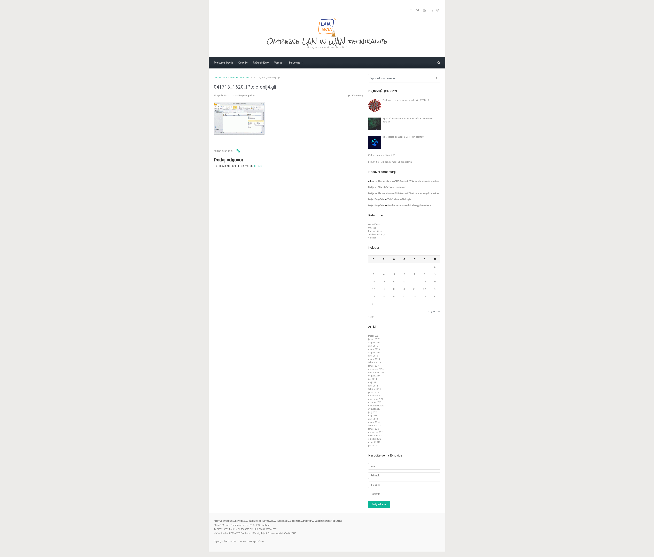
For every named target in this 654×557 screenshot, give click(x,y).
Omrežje (372, 228)
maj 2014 (372, 382)
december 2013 (376, 395)
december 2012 (376, 432)
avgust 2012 (374, 442)
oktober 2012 (374, 439)
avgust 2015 (374, 352)
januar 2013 (373, 429)
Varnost (372, 237)
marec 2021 (374, 336)
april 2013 (373, 419)
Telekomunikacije (376, 234)
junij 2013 (372, 412)
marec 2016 (374, 349)
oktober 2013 (374, 402)
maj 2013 (372, 415)
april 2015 (373, 355)
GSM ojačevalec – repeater (392, 187)
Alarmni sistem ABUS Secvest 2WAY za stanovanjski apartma (408, 181)
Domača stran (220, 77)
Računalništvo (375, 231)
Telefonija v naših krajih (399, 199)
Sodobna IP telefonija (239, 77)
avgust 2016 (374, 342)
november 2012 (375, 435)
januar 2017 (373, 339)
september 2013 (376, 405)
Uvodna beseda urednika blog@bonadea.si (409, 205)
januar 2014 (373, 392)
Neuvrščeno (374, 224)
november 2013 (375, 399)
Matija (371, 187)
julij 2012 (372, 445)
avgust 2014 (374, 375)
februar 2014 (374, 389)
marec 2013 (374, 422)
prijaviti (258, 165)
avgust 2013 (374, 409)
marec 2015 (374, 359)
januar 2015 (373, 366)
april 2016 (373, 346)
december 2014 (376, 369)
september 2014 (376, 372)
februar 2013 (374, 425)
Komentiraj (357, 95)
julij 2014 (372, 379)
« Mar (370, 316)
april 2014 (373, 385)
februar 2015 (374, 362)
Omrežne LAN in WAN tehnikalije (327, 41)
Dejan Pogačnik (247, 95)
